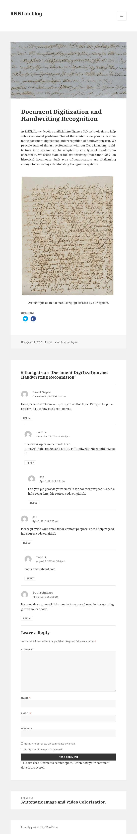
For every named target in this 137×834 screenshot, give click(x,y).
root (49, 342)
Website (26, 728)
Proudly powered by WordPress (39, 827)
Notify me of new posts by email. (43, 749)
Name (26, 698)
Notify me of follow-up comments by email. (49, 743)
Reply (26, 418)
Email (26, 713)
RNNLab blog (26, 13)
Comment (27, 649)
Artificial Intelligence (68, 342)
